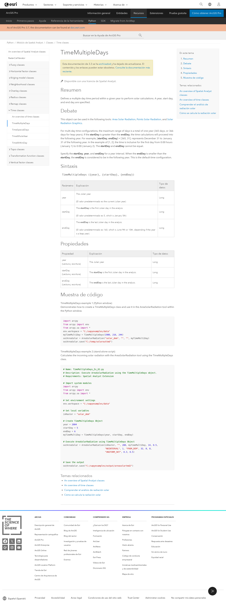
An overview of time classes (25, 116)
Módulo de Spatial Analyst (30, 42)
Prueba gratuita (177, 13)
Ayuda (42, 20)
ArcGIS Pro (12, 12)
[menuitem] (47, 527)
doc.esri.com (77, 27)
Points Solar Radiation (149, 119)
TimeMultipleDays (21, 123)
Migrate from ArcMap (123, 20)
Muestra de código (193, 77)
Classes (49, 42)
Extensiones (156, 13)
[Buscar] (201, 4)
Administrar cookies (155, 598)
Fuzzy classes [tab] (18, 64)
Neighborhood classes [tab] (23, 84)
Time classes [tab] (17, 110)
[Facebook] (5, 541)
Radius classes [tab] (18, 97)
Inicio (9, 20)
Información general (98, 13)
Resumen (188, 58)
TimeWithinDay (19, 143)
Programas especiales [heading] (162, 517)
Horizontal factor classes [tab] (23, 71)
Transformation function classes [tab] (27, 155)
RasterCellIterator (16, 58)
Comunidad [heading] (69, 517)
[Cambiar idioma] (209, 4)
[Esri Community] (5, 547)
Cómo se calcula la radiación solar (82, 494)
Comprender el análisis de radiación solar (86, 490)
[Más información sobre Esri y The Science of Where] (12, 526)
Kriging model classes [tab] (22, 77)
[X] (12, 541)
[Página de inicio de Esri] (10, 4)
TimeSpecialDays (20, 129)
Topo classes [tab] (17, 149)
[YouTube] (19, 547)
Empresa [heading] (126, 517)
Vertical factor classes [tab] (22, 162)
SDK (103, 20)
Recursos (139, 13)
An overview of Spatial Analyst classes (27, 51)
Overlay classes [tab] (19, 90)
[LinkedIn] (19, 541)
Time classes (62, 42)
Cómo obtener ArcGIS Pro (206, 13)
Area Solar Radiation (123, 119)
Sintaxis (187, 68)
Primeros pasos (25, 20)
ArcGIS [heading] (38, 517)
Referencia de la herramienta (67, 20)
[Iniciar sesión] (219, 4)
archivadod (105, 64)
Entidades (121, 13)
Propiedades (190, 73)
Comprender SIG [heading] (101, 517)
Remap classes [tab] (18, 103)
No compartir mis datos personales (188, 598)
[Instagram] (12, 547)
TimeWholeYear (20, 136)
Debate (187, 63)
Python (92, 20)
